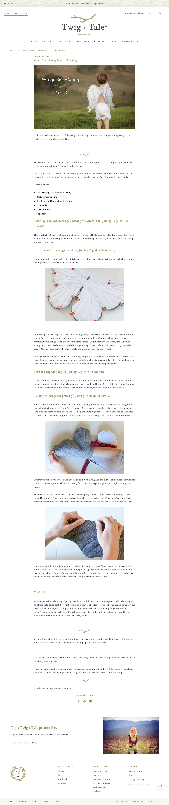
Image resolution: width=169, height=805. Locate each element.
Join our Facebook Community (138, 785)
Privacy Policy (137, 801)
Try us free (10, 4)
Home (12, 50)
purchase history (101, 779)
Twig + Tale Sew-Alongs (26, 50)
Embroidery (82, 41)
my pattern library (102, 783)
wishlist (97, 791)
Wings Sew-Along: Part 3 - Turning (52, 50)
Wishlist (131, 13)
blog (130, 775)
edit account (99, 787)
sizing (61, 771)
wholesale (63, 779)
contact (62, 783)
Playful (63, 41)
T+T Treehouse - (114, 669)
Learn (101, 41)
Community (129, 41)
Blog (115, 41)
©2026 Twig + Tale (123, 801)
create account (100, 771)
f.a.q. (60, 775)
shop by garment (41, 41)
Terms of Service (152, 801)
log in (96, 775)
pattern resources (137, 771)
